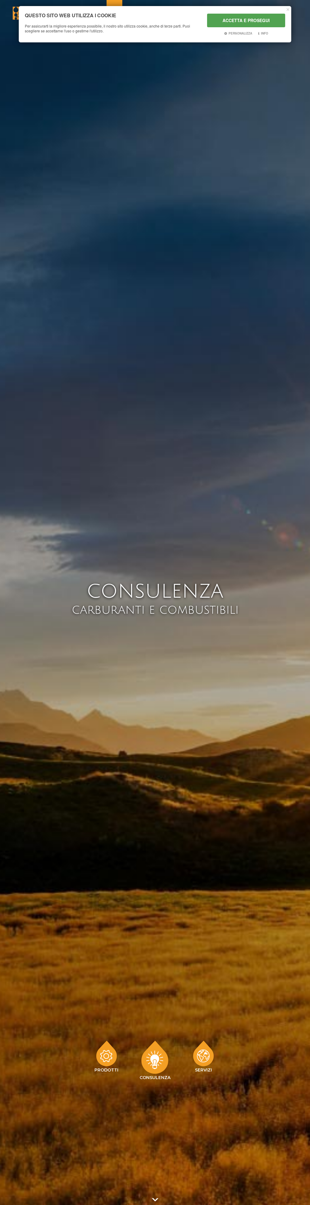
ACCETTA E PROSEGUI (246, 20)
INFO (264, 33)
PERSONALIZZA (240, 33)
